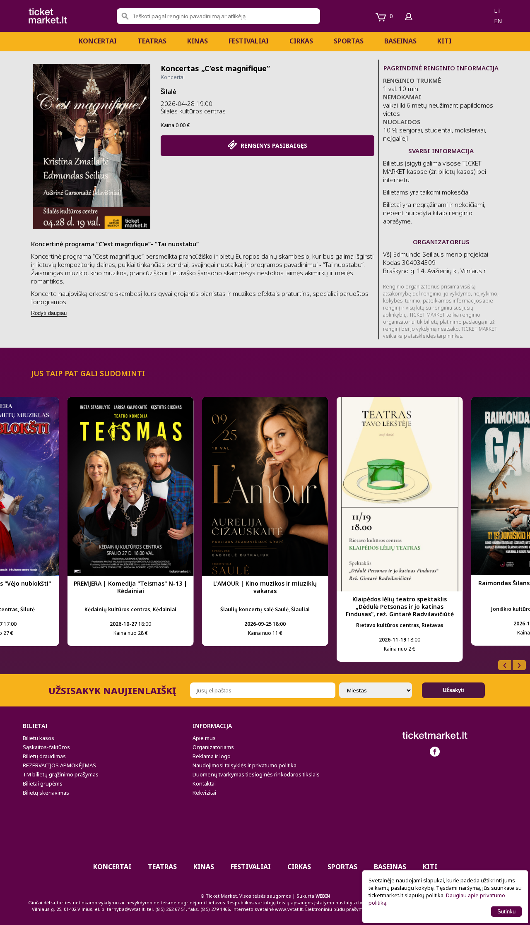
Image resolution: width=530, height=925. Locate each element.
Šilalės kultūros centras (193, 111)
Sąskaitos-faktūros (46, 747)
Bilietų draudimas (44, 756)
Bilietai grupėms (43, 783)
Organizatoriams (213, 747)
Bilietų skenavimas (46, 792)
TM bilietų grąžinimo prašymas (61, 774)
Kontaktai (204, 783)
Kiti (444, 41)
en (498, 21)
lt (497, 10)
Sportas (349, 41)
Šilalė (168, 91)
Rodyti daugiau (49, 313)
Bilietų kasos (38, 738)
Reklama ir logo (212, 756)
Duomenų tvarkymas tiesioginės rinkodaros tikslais (256, 774)
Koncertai (98, 41)
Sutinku (506, 911)
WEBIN (323, 896)
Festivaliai (249, 41)
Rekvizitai (204, 792)
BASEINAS (400, 41)
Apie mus (204, 738)
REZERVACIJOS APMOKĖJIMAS (59, 765)
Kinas (197, 41)
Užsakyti (453, 690)
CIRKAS (301, 41)
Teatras (151, 41)
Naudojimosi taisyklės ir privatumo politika (244, 765)
